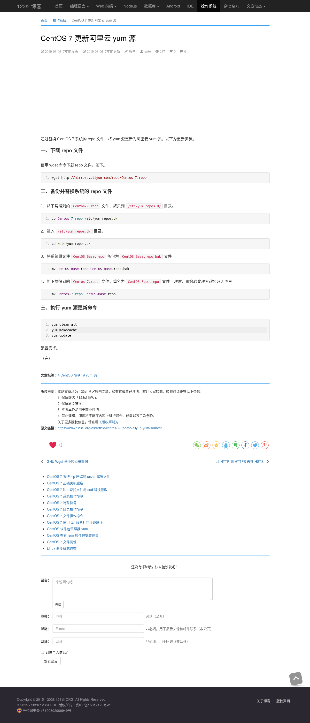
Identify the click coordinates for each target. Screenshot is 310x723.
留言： (46, 580)
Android (173, 6)
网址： (46, 641)
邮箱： (46, 628)
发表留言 (50, 661)
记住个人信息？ (57, 652)
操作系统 (209, 6)
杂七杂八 (231, 6)
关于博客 (263, 700)
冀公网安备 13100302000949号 (46, 710)
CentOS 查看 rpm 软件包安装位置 (73, 535)
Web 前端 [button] (105, 6)
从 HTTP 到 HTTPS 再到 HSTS (240, 461)
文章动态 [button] (255, 6)
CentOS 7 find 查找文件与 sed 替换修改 (77, 489)
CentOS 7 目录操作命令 (65, 509)
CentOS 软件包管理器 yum (67, 528)
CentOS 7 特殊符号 (62, 502)
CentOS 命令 (70, 375)
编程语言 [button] (78, 6)
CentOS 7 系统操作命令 (65, 496)
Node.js (130, 6)
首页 (59, 6)
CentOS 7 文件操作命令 (65, 515)
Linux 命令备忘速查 (62, 548)
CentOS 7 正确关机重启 (65, 483)
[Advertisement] (155, 94)
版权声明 (283, 700)
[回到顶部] (296, 678)
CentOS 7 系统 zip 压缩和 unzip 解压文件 (78, 476)
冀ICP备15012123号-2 (93, 704)
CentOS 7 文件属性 (62, 541)
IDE (190, 6)
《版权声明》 (107, 421)
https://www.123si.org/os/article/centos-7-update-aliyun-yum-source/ (110, 427)
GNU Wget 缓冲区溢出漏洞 (67, 461)
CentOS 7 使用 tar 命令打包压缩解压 (75, 522)
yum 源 (91, 375)
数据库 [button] (150, 6)
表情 (58, 604)
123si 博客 (29, 6)
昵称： (46, 616)
